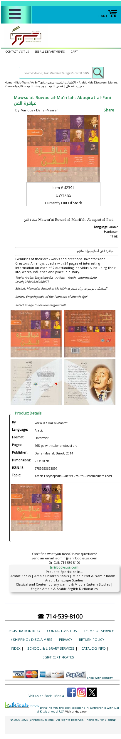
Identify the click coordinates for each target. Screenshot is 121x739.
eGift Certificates (58, 657)
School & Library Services (51, 648)
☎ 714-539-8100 (60, 616)
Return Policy (91, 639)
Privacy (65, 639)
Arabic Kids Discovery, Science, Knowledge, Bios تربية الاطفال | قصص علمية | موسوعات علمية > (61, 84)
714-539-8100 (70, 562)
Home (8, 82)
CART (102, 16)
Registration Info (24, 630)
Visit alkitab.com (76, 711)
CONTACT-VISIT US (17, 51)
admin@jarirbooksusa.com (76, 558)
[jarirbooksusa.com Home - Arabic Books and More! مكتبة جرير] (24, 45)
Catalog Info (93, 648)
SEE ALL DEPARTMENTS (50, 51)
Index (16, 648)
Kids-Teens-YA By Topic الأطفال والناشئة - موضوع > (47, 82)
